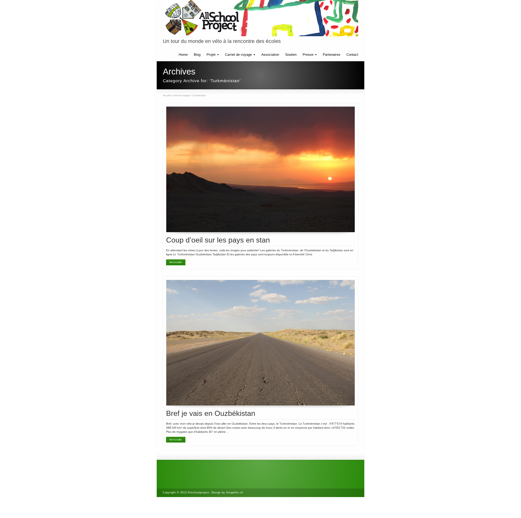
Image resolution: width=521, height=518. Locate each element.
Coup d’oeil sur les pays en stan (218, 240)
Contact (352, 55)
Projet (211, 55)
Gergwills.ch (234, 492)
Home (183, 55)
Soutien (291, 55)
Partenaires (331, 55)
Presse (308, 55)
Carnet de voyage (238, 55)
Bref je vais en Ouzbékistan (210, 413)
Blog (197, 55)
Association (270, 55)
